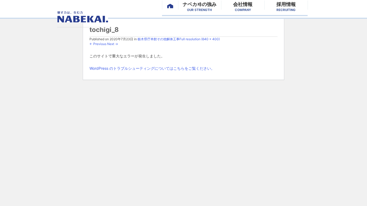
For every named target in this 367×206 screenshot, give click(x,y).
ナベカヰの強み (200, 5)
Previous (97, 44)
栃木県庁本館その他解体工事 (158, 39)
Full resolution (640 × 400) (199, 39)
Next (112, 44)
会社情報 (243, 5)
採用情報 (286, 5)
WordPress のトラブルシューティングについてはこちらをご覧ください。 (152, 68)
